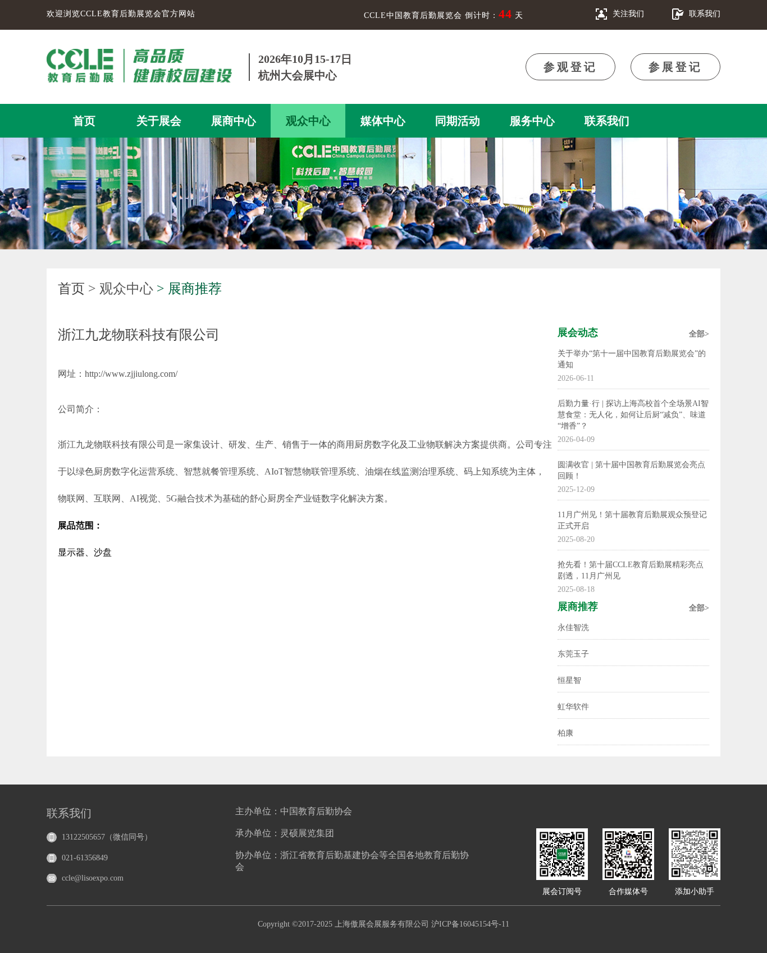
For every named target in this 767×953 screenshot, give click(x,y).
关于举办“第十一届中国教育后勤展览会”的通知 (632, 359)
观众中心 (308, 121)
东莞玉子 (573, 654)
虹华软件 (573, 707)
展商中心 (233, 121)
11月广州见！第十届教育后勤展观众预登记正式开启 (632, 520)
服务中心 (532, 121)
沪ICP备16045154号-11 (470, 924)
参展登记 (675, 67)
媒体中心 (382, 121)
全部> (699, 334)
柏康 (565, 733)
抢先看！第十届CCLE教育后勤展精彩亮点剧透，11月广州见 (631, 570)
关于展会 (158, 121)
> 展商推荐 (189, 288)
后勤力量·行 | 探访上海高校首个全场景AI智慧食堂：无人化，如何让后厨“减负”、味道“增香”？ (633, 414)
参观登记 (570, 67)
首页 (84, 121)
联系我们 (607, 121)
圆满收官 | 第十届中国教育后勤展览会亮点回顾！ (631, 470)
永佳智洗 (573, 627)
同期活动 (457, 121)
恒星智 (569, 680)
